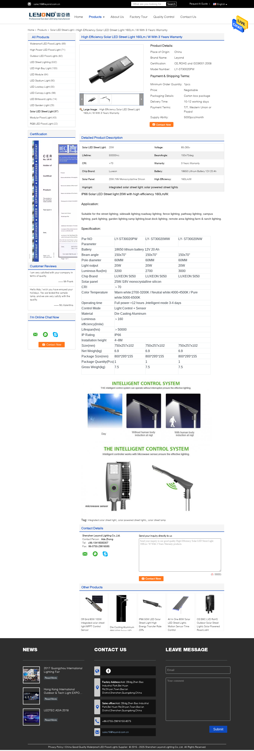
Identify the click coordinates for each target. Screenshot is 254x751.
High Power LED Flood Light (45, 49)
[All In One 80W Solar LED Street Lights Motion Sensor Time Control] (181, 604)
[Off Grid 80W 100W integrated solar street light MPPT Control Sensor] (94, 604)
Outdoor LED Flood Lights (44, 55)
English (221, 4)
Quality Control (163, 16)
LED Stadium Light (40, 80)
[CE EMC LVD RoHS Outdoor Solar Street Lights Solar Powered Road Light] (210, 604)
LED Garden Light (39, 105)
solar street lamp (157, 520)
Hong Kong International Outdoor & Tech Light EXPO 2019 (62, 691)
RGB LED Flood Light (41, 123)
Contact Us (188, 16)
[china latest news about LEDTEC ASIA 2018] (31, 717)
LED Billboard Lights (41, 99)
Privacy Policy (55, 746)
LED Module (36, 74)
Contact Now (163, 124)
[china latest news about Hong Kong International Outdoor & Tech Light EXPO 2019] (31, 696)
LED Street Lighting (40, 62)
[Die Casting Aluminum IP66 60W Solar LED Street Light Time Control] (123, 608)
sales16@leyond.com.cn (47, 4)
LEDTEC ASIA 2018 (56, 710)
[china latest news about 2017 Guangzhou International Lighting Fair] (31, 675)
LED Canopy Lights (40, 92)
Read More (51, 677)
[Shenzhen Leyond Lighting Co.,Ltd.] (49, 15)
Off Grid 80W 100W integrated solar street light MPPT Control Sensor (92, 624)
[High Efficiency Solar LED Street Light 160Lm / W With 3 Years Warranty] (111, 68)
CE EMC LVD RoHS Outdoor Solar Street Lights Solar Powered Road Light (208, 624)
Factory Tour (138, 16)
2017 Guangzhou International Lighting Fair (63, 669)
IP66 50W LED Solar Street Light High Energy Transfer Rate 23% (150, 624)
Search (171, 4)
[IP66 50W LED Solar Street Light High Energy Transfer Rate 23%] (152, 604)
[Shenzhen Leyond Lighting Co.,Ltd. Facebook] (108, 670)
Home (78, 16)
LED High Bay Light (40, 68)
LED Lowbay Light (40, 86)
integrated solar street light (102, 520)
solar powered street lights (132, 520)
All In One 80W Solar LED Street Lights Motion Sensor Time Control (179, 624)
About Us (117, 16)
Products (95, 16)
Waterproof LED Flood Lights (45, 43)
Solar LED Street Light (62, 29)
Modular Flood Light (41, 117)
